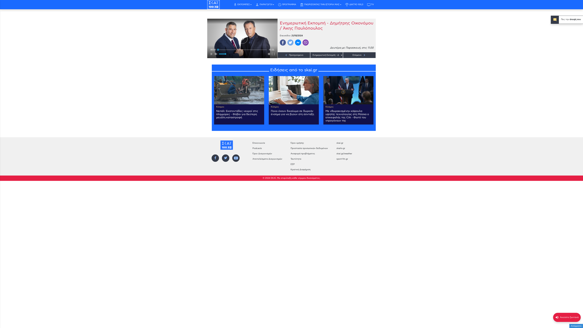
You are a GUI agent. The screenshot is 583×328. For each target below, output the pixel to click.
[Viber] (306, 42)
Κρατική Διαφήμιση (300, 169)
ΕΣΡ (293, 164)
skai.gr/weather (344, 153)
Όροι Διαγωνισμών (262, 153)
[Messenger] (298, 42)
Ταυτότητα (296, 159)
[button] (242, 39)
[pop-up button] (269, 54)
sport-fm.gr (342, 159)
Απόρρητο (576, 326)
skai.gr (339, 143)
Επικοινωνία (258, 143)
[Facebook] (283, 42)
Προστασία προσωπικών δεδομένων (309, 148)
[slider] (242, 50)
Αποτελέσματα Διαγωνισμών (267, 159)
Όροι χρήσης (297, 143)
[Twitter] (290, 42)
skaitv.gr (340, 148)
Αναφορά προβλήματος (303, 153)
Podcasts (257, 148)
